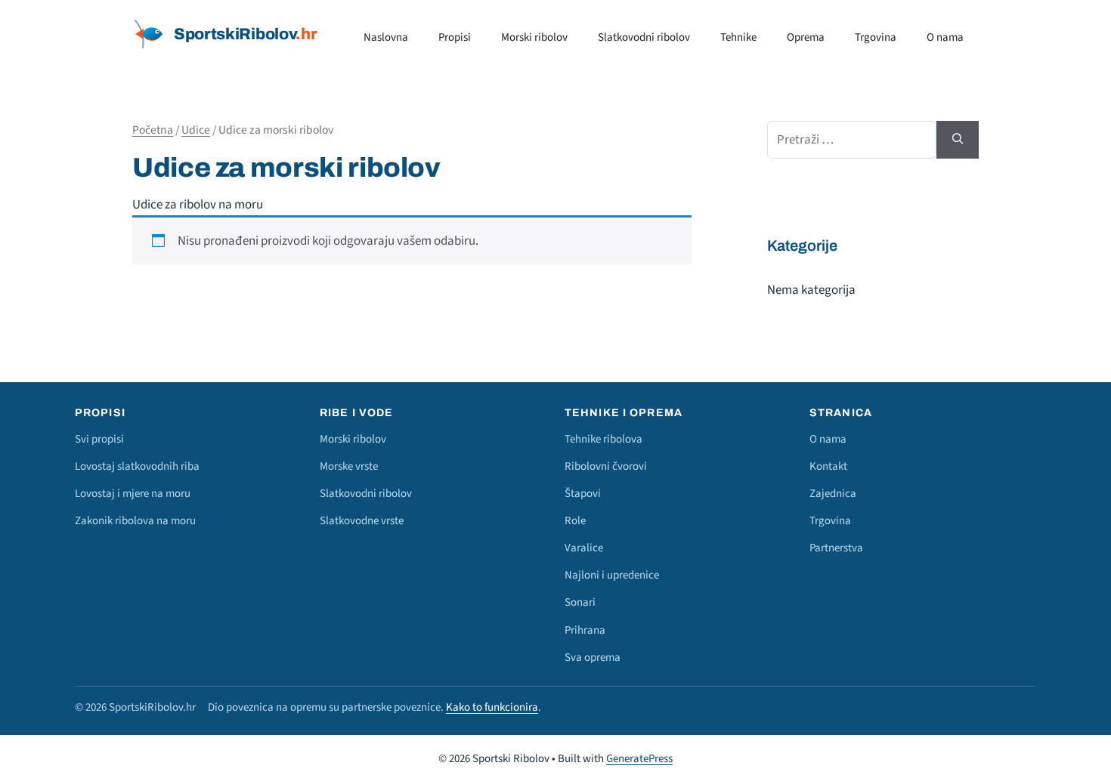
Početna (152, 130)
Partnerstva (836, 548)
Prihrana (585, 630)
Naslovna (386, 37)
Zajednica (832, 494)
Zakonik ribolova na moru (135, 521)
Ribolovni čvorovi (606, 466)
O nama (945, 37)
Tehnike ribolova (603, 439)
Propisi (454, 37)
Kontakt (828, 466)
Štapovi (583, 494)
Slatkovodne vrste (362, 521)
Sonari (580, 602)
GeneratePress (639, 759)
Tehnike (738, 37)
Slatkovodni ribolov (644, 37)
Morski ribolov (534, 37)
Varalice (584, 548)
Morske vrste (349, 466)
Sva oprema (592, 657)
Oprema (806, 37)
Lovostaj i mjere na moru (132, 494)
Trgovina (875, 37)
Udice (195, 130)
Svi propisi (99, 439)
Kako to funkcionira (492, 707)
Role (575, 521)
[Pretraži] (957, 140)
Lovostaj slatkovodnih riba (137, 466)
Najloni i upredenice (612, 575)
